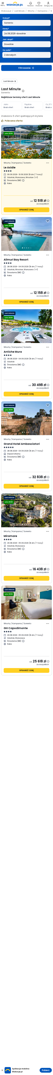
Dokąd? (6, 18)
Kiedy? (6, 28)
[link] (14, 4)
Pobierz (45, 1070)
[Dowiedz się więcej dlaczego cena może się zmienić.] (48, 201)
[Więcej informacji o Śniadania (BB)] (23, 180)
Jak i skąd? (8, 39)
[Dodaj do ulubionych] (48, 128)
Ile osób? (7, 50)
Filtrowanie (24, 67)
